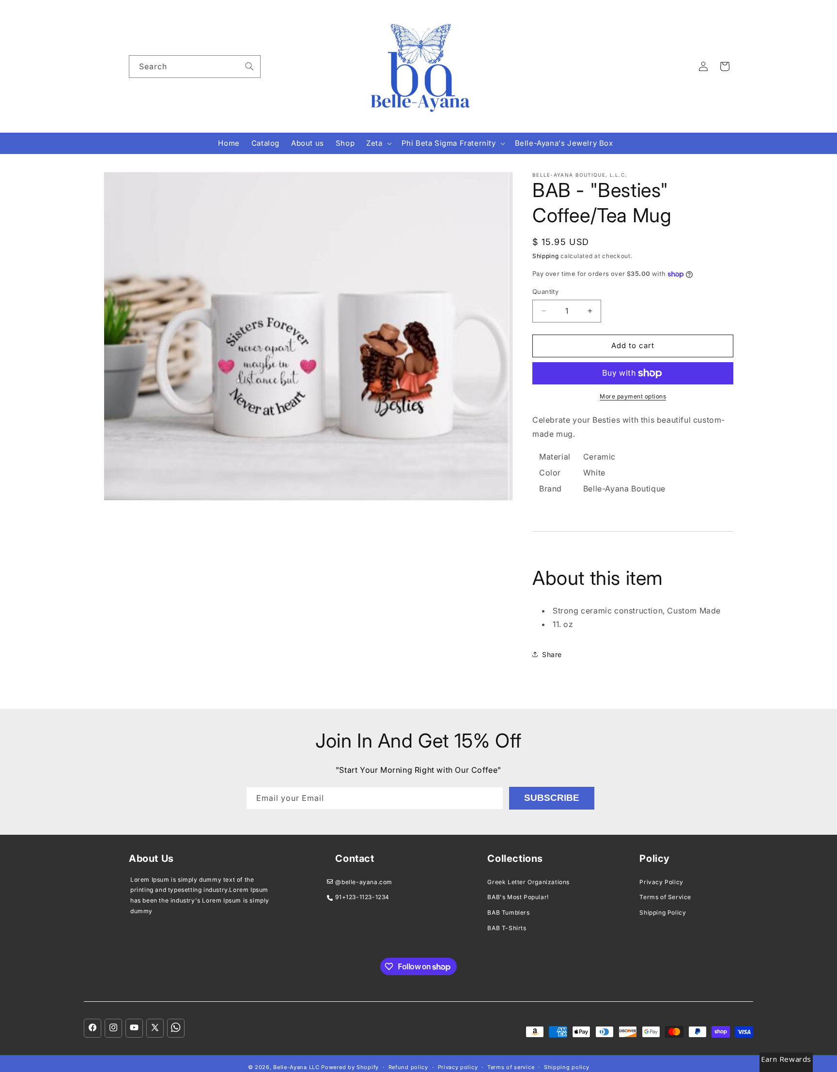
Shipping (545, 256)
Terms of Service (665, 897)
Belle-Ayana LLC (296, 1067)
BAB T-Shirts (506, 928)
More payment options (633, 396)
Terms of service (510, 1067)
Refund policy (408, 1067)
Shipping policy (566, 1067)
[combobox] (194, 66)
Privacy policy (458, 1067)
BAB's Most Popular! (517, 897)
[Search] (249, 66)
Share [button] (552, 654)
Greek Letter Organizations (528, 882)
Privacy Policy (661, 882)
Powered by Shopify (350, 1067)
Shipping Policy (662, 912)
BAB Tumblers (508, 912)
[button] (377, 143)
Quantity (545, 291)
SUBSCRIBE (551, 798)
